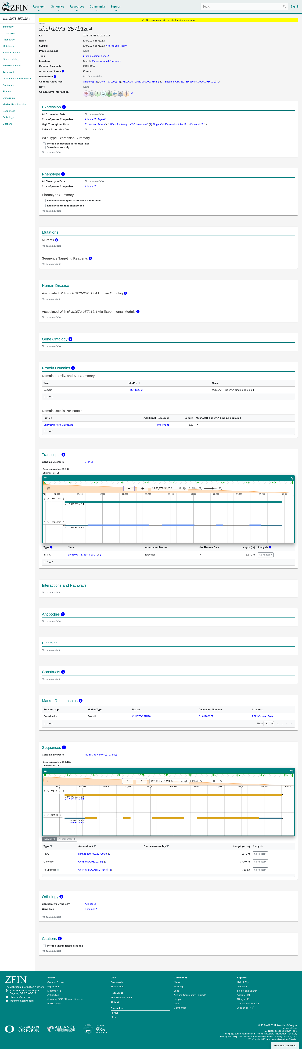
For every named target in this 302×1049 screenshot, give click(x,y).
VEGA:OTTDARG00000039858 (139, 81)
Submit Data (117, 986)
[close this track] (48, 498)
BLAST (114, 1013)
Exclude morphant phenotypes (65, 205)
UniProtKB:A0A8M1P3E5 (57, 424)
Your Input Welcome (285, 1045)
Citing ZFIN (243, 999)
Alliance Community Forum (189, 994)
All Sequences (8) (67, 839)
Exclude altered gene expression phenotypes (74, 200)
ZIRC (113, 1001)
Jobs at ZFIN (244, 1007)
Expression (53, 986)
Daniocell (195, 124)
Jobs (176, 990)
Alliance (87, 81)
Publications (54, 1003)
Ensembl (90, 908)
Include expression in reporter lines (68, 143)
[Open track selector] (49, 488)
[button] (51, 846)
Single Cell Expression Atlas (168, 124)
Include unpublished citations (65, 945)
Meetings (179, 986)
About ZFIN (243, 994)
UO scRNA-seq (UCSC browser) (128, 124)
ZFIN (88, 461)
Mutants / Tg (54, 990)
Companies (180, 1007)
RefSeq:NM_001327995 (91, 853)
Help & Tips (243, 982)
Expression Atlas (94, 124)
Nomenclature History (116, 46)
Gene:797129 (107, 81)
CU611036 (204, 716)
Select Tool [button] (264, 555)
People (178, 999)
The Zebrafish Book (121, 997)
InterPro (162, 424)
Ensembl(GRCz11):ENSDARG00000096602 (189, 81)
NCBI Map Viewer (95, 754)
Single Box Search (247, 990)
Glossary (242, 986)
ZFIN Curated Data (262, 716)
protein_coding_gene (95, 55)
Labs (176, 1003)
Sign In (295, 6)
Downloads (117, 982)
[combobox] (244, 6)
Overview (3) (50, 839)
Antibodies (53, 994)
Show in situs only (58, 147)
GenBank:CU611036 (89, 861)
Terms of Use (289, 1028)
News (177, 982)
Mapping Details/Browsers (106, 61)
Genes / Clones (55, 982)
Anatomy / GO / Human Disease (65, 999)
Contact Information (248, 1003)
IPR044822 (134, 389)
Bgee (101, 119)
